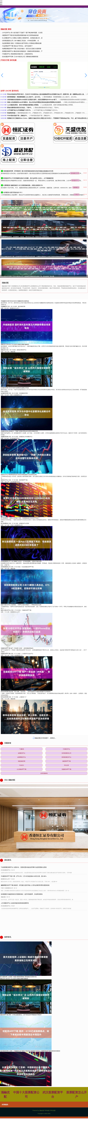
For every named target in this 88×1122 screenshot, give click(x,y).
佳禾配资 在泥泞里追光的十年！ (13, 192)
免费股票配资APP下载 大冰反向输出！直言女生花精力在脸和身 (21, 48)
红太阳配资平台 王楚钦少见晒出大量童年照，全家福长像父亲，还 (22, 38)
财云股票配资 (4, 523)
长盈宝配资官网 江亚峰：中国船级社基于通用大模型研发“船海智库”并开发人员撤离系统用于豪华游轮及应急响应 (30, 1051)
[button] (2, 75)
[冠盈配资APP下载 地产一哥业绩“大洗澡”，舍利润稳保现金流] (26, 673)
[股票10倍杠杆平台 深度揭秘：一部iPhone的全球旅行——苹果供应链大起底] (26, 630)
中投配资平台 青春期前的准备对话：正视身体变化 (17, 54)
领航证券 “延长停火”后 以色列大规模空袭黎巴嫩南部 (15, 344)
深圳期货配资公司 (5, 567)
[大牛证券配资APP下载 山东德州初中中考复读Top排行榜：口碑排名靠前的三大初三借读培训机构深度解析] (44, 248)
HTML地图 (52, 1110)
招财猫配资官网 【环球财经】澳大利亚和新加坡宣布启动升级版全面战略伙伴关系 (28, 171)
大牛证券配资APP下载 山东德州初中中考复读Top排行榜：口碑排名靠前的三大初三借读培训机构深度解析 (33, 256)
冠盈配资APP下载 (5, 653)
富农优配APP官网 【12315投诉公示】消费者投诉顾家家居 (20, 56)
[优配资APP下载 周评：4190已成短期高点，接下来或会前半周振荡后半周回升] (26, 1032)
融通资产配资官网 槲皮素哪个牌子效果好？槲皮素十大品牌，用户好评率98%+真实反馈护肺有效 (30, 894)
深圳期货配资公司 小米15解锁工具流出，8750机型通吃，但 (20, 41)
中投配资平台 (66, 749)
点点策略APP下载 (21, 769)
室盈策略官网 (21, 761)
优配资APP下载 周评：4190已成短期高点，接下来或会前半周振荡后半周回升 (21, 1015)
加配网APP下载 (66, 761)
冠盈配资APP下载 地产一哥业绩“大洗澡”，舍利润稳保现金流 (17, 648)
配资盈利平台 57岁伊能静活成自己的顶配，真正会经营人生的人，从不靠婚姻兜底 (28, 178)
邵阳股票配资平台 (66, 757)
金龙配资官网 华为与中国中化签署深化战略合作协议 (15, 388)
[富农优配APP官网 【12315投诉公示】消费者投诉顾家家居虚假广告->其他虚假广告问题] (44, 267)
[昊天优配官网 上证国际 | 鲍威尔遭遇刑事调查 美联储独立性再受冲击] (26, 958)
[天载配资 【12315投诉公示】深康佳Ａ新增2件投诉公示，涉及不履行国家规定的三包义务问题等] (44, 208)
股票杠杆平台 (4, 480)
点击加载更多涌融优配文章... (44, 738)
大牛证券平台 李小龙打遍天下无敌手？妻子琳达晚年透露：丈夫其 (22, 33)
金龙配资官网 (4, 393)
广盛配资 (21, 749)
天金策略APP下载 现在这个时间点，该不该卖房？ (17, 46)
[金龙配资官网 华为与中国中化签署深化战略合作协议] (26, 413)
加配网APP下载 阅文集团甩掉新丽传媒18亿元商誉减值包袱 (20, 35)
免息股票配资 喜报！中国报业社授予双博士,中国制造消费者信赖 (21, 43)
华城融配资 (4, 306)
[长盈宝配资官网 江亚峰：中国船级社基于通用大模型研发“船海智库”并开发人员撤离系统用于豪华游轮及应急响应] (26, 1069)
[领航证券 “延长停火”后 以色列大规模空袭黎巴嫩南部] (26, 369)
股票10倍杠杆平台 (6, 610)
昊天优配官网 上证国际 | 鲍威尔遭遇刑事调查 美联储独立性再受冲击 (18, 977)
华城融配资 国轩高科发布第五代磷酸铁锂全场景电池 (15, 301)
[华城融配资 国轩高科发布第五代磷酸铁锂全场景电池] (26, 326)
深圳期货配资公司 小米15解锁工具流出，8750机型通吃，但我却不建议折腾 (21, 561)
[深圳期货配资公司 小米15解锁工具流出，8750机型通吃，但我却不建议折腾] (26, 586)
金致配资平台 (21, 753)
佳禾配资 (76, 194)
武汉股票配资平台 (53, 1094)
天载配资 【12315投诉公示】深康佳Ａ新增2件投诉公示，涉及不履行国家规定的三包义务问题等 (30, 217)
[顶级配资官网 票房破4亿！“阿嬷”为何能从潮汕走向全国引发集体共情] (26, 456)
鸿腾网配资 (76, 187)
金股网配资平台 (21, 757)
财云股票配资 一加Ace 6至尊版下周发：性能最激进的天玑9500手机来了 (20, 518)
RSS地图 (47, 1110)
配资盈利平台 (75, 180)
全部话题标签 (44, 773)
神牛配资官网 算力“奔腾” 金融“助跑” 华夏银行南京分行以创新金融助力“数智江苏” (25, 903)
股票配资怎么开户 (76, 1094)
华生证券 (66, 765)
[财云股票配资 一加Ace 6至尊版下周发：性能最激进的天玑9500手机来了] (26, 543)
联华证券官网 (4, 697)
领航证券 (3, 350)
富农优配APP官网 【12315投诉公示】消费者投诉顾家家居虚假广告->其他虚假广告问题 (27, 276)
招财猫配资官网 (74, 173)
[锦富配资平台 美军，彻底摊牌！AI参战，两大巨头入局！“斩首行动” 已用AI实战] (44, 228)
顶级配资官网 (4, 436)
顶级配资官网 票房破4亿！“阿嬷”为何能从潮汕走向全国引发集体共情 (19, 431)
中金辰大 (21, 765)
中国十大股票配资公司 (26, 1094)
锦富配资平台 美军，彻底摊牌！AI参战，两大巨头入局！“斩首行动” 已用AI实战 (25, 237)
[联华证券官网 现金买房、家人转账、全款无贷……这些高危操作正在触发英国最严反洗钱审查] (26, 717)
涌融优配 (5, 1094)
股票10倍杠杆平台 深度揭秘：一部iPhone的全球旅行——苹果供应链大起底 (21, 605)
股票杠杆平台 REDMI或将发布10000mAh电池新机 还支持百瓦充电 (19, 474)
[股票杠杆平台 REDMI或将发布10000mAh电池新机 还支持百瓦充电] (26, 500)
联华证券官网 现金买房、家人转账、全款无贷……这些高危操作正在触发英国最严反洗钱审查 (26, 691)
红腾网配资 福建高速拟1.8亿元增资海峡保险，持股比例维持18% (23, 185)
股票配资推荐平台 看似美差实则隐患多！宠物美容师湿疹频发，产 (22, 51)
